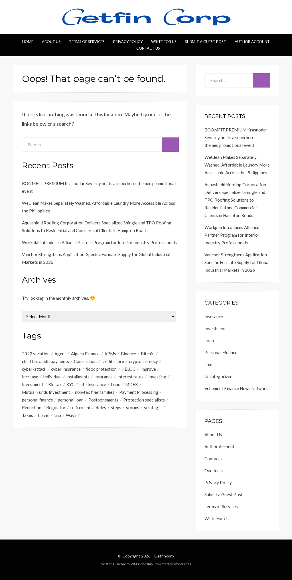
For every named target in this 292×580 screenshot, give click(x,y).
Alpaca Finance (85, 353)
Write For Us (164, 41)
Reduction (31, 407)
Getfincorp (164, 555)
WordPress (182, 564)
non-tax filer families (94, 392)
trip (57, 415)
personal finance (37, 399)
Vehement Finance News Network (236, 388)
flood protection (101, 369)
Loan (115, 384)
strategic (152, 407)
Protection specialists (144, 399)
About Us (51, 41)
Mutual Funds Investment (46, 392)
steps (116, 407)
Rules (101, 407)
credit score (113, 361)
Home (27, 41)
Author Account (252, 41)
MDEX (131, 384)
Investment (32, 384)
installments (78, 376)
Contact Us (148, 48)
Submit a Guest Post (205, 41)
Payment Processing (138, 392)
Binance (128, 353)
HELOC (128, 369)
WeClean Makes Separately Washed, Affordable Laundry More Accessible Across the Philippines (237, 165)
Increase (30, 376)
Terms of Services (87, 41)
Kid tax (55, 384)
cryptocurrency (143, 361)
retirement (80, 407)
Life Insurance (92, 384)
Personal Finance (220, 352)
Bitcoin (148, 353)
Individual (52, 376)
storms (132, 407)
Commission (85, 361)
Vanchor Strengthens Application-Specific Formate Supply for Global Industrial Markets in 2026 (236, 262)
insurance (103, 376)
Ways (71, 415)
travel (43, 415)
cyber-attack (34, 369)
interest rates (130, 376)
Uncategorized (218, 376)
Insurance (213, 316)
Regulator (56, 407)
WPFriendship (142, 564)
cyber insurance (66, 369)
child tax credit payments (45, 361)
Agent (60, 353)
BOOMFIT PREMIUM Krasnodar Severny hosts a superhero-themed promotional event (235, 137)
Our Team (213, 470)
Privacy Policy (128, 41)
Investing (157, 376)
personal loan (71, 399)
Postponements (103, 399)
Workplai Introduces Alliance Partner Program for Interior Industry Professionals (99, 242)
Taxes (27, 415)
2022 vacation (36, 353)
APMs (110, 353)
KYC (70, 384)
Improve (148, 369)
